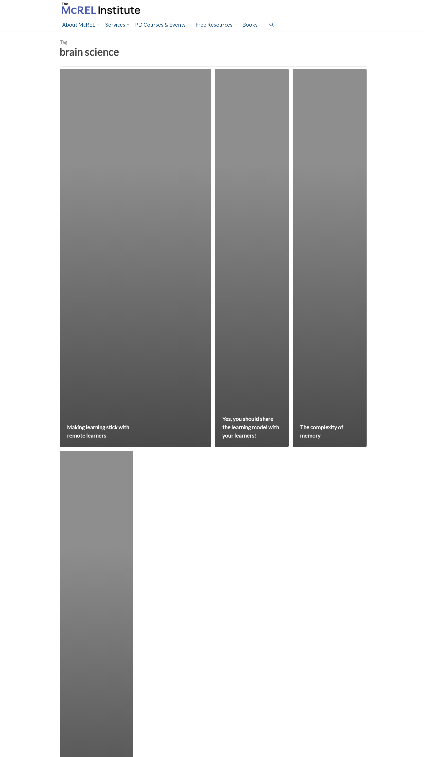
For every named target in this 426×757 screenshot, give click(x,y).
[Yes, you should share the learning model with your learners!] (252, 258)
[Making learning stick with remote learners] (135, 258)
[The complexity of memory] (329, 258)
